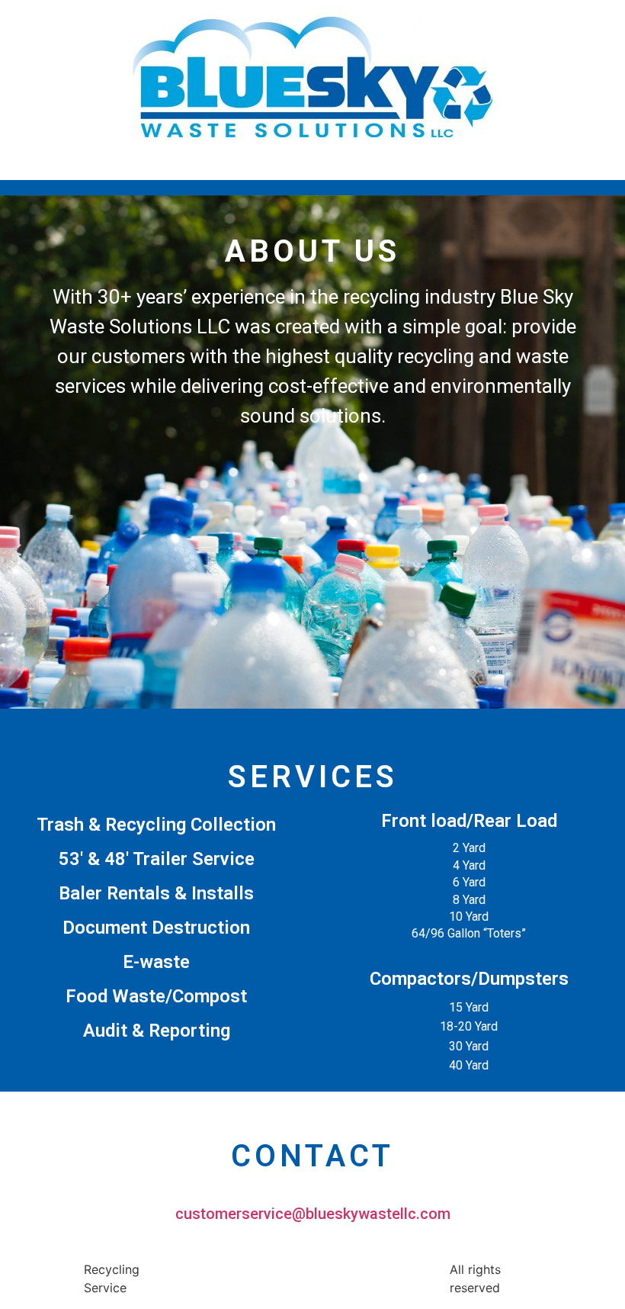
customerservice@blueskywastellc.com (312, 1213)
